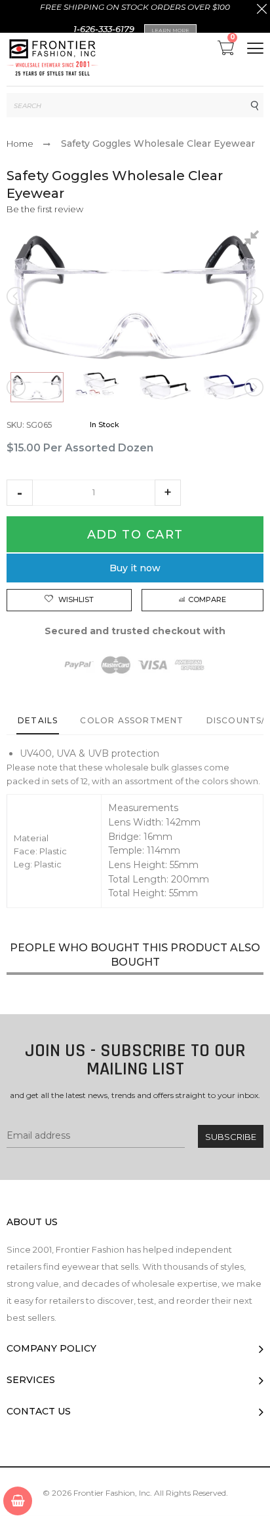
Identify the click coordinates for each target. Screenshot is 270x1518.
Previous (17, 296)
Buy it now (135, 568)
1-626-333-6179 (103, 29)
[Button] (255, 48)
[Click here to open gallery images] (252, 240)
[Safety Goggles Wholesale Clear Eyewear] (37, 387)
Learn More (170, 30)
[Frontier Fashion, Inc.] (52, 59)
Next (252, 296)
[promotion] (262, 10)
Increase (168, 493)
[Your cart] (17, 1501)
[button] (20, 493)
